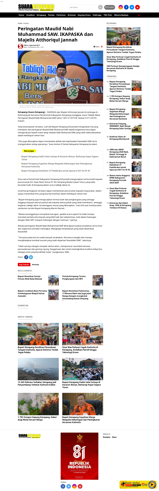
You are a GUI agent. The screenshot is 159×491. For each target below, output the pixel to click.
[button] (139, 14)
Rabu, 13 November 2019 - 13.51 (34, 47)
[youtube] (137, 7)
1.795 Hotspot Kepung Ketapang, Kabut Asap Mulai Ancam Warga (37, 418)
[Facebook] (26, 257)
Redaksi (106, 437)
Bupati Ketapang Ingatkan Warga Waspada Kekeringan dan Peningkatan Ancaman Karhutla (81, 420)
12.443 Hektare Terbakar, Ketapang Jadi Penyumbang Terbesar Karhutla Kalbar (37, 383)
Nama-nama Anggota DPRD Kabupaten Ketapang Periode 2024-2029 (120, 179)
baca (97, 47)
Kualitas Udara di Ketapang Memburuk (119, 137)
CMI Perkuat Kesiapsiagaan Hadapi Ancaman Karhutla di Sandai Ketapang (123, 68)
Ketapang (41, 15)
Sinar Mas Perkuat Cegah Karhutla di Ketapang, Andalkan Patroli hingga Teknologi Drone (80, 350)
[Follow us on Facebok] (63, 486)
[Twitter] (31, 257)
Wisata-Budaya (121, 15)
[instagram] (120, 7)
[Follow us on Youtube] (80, 486)
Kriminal (72, 15)
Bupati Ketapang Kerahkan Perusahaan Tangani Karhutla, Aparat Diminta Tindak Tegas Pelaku (38, 350)
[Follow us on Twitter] (68, 486)
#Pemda (35, 264)
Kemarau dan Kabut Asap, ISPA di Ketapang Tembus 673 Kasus (120, 205)
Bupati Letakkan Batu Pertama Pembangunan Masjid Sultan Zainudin (32, 293)
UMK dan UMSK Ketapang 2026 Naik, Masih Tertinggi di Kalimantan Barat (119, 153)
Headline (30, 15)
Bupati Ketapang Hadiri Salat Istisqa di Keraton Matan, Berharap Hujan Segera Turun (81, 385)
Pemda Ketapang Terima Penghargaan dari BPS (74, 277)
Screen (110, 7)
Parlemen (61, 15)
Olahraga (97, 15)
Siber (114, 437)
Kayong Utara (84, 15)
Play (152, 484)
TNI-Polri (107, 15)
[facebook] (126, 7)
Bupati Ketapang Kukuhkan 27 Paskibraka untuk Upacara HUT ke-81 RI (55, 170)
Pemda (51, 15)
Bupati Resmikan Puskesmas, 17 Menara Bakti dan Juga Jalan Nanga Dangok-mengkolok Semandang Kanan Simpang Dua (76, 296)
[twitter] (132, 7)
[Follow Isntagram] (74, 486)
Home (21, 15)
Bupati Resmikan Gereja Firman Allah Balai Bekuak (30, 277)
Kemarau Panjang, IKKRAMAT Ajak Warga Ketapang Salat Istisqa (120, 126)
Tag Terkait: (24, 264)
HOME (20, 23)
